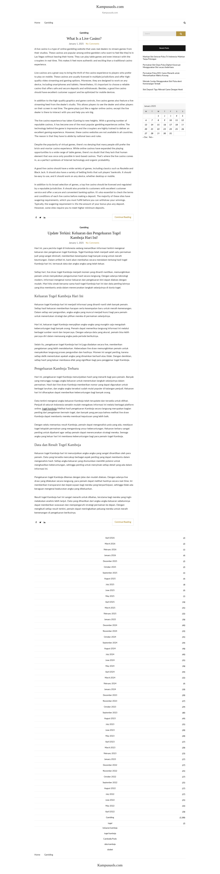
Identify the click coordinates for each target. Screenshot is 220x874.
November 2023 (110, 701)
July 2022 (110, 794)
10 (170, 120)
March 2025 (110, 608)
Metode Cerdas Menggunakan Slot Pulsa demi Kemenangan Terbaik (162, 82)
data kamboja (110, 844)
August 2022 (110, 788)
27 (146, 134)
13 (146, 125)
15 (158, 125)
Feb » (151, 137)
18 (176, 125)
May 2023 (110, 736)
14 (152, 125)
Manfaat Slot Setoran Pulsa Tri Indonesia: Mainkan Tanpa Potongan (164, 58)
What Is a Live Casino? (84, 38)
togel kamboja (49, 408)
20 (146, 129)
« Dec (145, 137)
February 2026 (110, 550)
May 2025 (110, 596)
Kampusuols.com (110, 6)
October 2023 (110, 707)
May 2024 (110, 666)
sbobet (110, 850)
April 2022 (110, 812)
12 (182, 120)
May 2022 (110, 806)
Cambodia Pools (110, 839)
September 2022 (110, 783)
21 (152, 129)
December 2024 (110, 625)
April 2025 (110, 602)
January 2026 (110, 555)
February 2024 (110, 684)
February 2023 (110, 754)
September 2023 (110, 713)
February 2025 (110, 614)
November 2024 (110, 631)
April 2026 (110, 538)
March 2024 (110, 678)
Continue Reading (123, 217)
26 (183, 129)
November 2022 (110, 771)
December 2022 (110, 765)
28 (152, 134)
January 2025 (110, 620)
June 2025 (110, 590)
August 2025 (110, 579)
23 (164, 129)
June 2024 (110, 660)
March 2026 (110, 544)
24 (170, 129)
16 (165, 125)
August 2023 (110, 719)
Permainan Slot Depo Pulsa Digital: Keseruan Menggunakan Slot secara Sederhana (161, 66)
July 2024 (110, 655)
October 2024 (110, 637)
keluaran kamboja (110, 828)
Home (37, 23)
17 (170, 125)
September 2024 (110, 643)
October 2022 (110, 777)
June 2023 (110, 730)
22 (158, 129)
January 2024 (110, 689)
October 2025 (110, 567)
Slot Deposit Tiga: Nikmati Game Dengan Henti (163, 90)
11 (176, 120)
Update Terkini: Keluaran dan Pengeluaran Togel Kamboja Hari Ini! (84, 235)
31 (170, 134)
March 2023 (110, 748)
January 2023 (110, 759)
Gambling (48, 23)
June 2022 (110, 800)
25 (176, 129)
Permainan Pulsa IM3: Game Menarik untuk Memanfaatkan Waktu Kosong (161, 74)
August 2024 (110, 649)
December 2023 (110, 695)
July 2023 (110, 724)
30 (164, 134)
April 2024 (110, 672)
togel (110, 823)
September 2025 (110, 573)
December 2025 (110, 561)
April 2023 (110, 742)
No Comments (92, 44)
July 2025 (110, 585)
